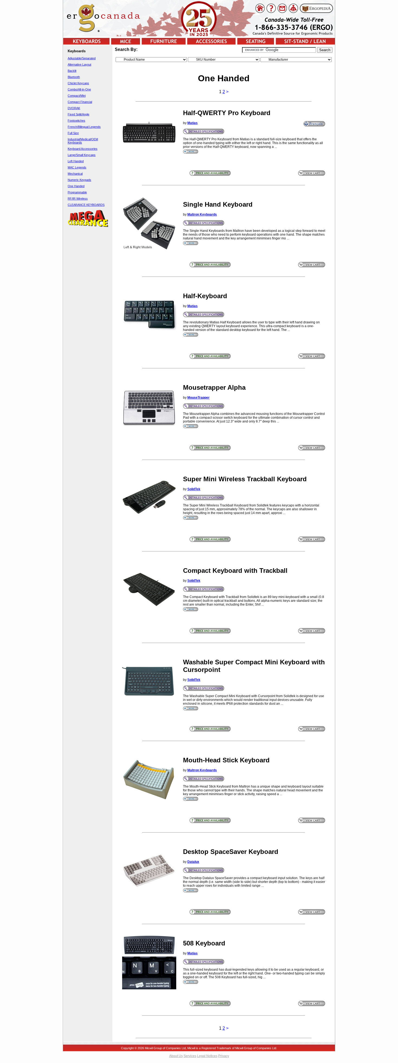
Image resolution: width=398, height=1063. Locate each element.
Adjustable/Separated (82, 58)
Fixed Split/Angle (78, 114)
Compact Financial (80, 101)
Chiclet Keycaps (78, 83)
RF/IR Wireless (78, 198)
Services (190, 1056)
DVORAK (74, 108)
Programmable (77, 192)
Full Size (73, 133)
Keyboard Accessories (82, 148)
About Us (176, 1056)
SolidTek (193, 489)
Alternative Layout (79, 64)
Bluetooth (74, 77)
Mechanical (75, 173)
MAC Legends (77, 167)
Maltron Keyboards (202, 214)
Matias (192, 123)
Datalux (193, 862)
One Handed (76, 186)
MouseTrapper (198, 397)
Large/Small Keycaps (82, 155)
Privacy (223, 1056)
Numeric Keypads (79, 179)
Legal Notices (207, 1056)
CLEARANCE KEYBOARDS (86, 204)
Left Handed (76, 161)
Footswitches (76, 120)
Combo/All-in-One (79, 89)
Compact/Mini (77, 95)
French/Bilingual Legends (84, 126)
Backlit (72, 70)
